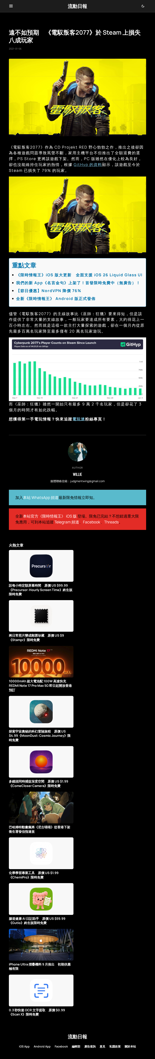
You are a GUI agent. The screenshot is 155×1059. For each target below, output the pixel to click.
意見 (102, 1046)
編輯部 (76, 1046)
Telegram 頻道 (66, 522)
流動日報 (77, 6)
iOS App (24, 1046)
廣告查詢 (90, 1046)
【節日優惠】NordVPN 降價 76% (48, 290)
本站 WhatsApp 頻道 (41, 497)
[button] (11, 6)
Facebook (91, 522)
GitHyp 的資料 (88, 164)
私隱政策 (115, 1046)
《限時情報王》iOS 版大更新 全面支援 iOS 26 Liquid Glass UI (79, 275)
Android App (42, 1046)
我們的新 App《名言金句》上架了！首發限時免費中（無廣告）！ (78, 282)
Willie (77, 474)
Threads (111, 522)
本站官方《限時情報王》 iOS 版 (50, 516)
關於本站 (130, 1046)
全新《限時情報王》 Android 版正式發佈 (56, 298)
